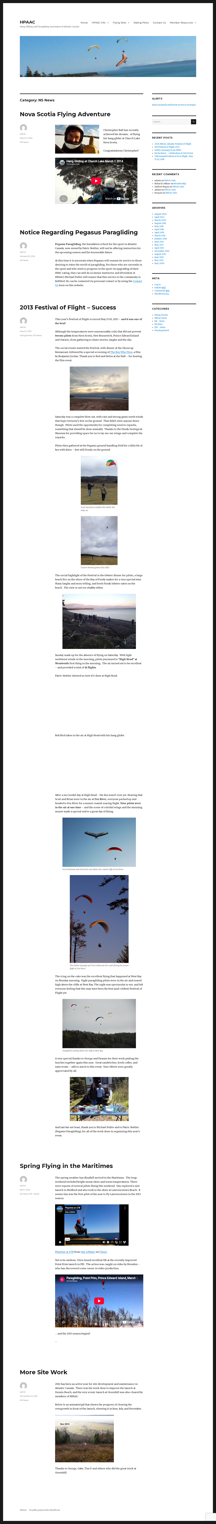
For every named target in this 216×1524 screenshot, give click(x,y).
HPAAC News (160, 318)
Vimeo (103, 1251)
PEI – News (159, 327)
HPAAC (27, 22)
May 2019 (158, 226)
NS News (24, 142)
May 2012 (159, 260)
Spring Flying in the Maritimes (66, 1165)
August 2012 (160, 254)
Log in (157, 284)
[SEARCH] (193, 121)
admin (23, 134)
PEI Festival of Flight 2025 (167, 147)
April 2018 (159, 232)
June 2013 (159, 242)
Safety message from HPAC (167, 150)
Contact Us (159, 22)
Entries (160, 287)
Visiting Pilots (141, 22)
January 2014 (160, 238)
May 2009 (159, 263)
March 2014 (159, 235)
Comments (161, 290)
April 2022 (159, 217)
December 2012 (161, 251)
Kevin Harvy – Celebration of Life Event (173, 153)
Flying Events (26, 335)
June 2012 (159, 257)
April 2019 (159, 229)
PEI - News (34, 1194)
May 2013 (159, 245)
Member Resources (181, 22)
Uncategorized (161, 330)
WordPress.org (161, 294)
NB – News (159, 321)
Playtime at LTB (64, 1251)
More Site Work (43, 1372)
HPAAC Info (99, 22)
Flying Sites (119, 22)
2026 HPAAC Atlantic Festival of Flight (172, 144)
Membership (180, 183)
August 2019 (160, 223)
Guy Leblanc (88, 1251)
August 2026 (160, 214)
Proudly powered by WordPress (44, 1510)
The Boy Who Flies (121, 352)
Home (84, 22)
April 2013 (159, 248)
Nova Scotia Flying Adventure (65, 114)
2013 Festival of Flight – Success (68, 307)
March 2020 (160, 220)
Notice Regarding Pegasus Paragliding (79, 232)
